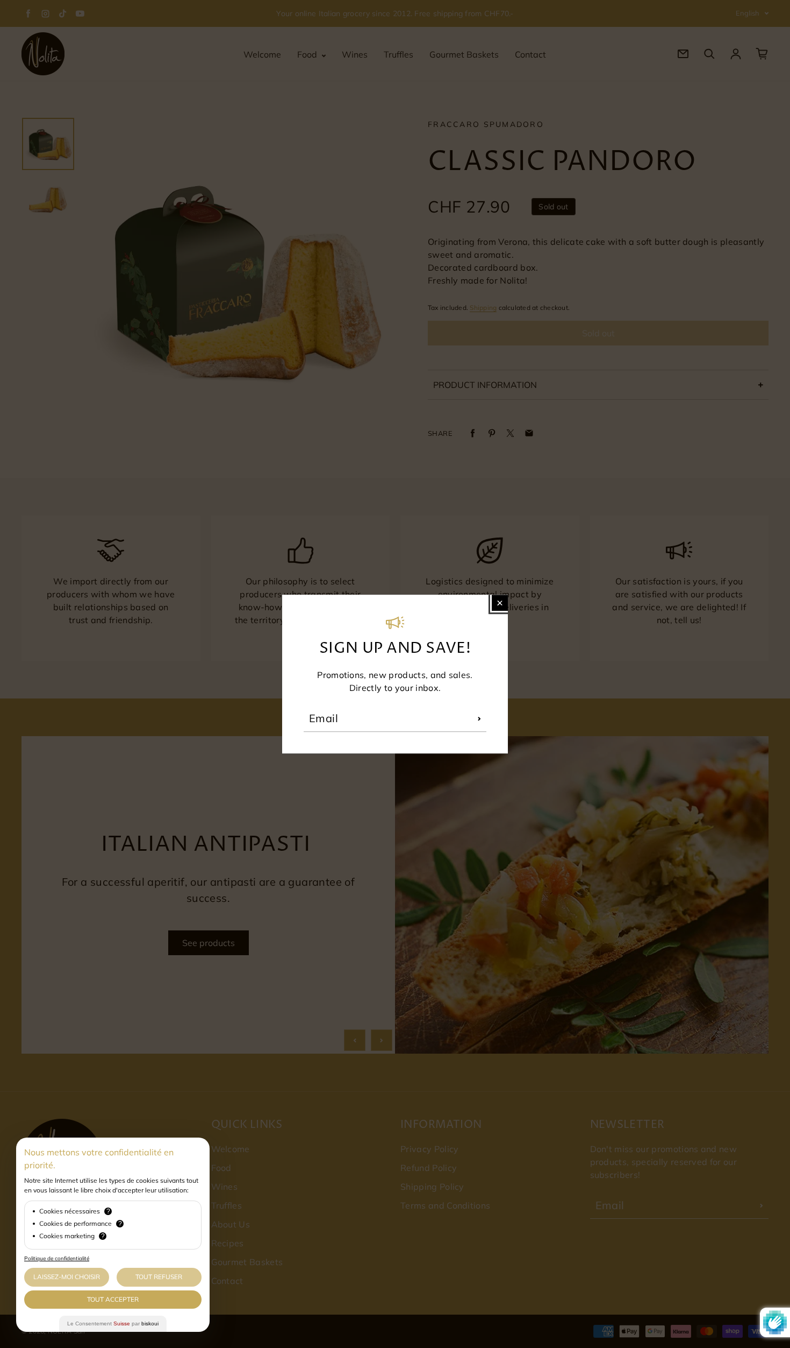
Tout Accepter (113, 1299)
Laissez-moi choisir (66, 1277)
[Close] (500, 603)
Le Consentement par (113, 1323)
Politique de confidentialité (56, 1258)
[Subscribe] (479, 718)
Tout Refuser (158, 1277)
